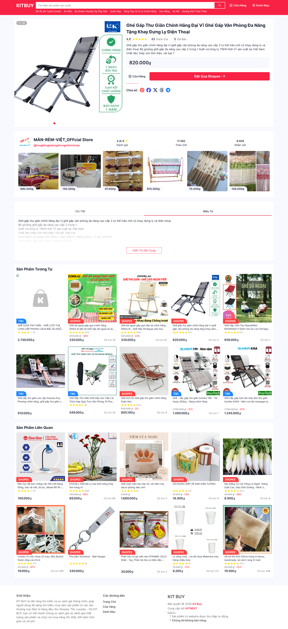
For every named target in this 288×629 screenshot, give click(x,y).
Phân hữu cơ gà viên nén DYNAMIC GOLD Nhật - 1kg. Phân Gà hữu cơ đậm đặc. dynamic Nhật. (144, 560)
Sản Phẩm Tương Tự (34, 269)
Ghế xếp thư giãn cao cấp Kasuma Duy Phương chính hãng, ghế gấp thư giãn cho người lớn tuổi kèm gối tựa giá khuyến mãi (41, 401)
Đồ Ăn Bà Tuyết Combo (49, 11)
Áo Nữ (176, 11)
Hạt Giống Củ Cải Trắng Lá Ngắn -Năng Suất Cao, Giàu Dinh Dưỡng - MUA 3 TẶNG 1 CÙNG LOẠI (246, 487)
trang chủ (109, 601)
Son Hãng (164, 11)
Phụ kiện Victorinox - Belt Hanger (87, 556)
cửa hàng (109, 606)
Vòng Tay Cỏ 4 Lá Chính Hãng (140, 11)
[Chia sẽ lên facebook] (148, 90)
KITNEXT (191, 608)
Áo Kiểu (68, 11)
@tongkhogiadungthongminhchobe (57, 145)
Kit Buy (197, 604)
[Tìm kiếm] (219, 5)
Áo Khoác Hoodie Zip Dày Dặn (91, 11)
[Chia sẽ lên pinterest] (142, 90)
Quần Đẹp (116, 11)
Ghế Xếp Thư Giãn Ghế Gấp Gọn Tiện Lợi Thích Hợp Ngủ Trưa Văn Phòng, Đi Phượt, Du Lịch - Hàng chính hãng (92, 401)
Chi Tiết (80, 211)
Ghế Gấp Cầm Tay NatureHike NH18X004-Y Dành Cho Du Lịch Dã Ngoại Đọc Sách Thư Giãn (247, 329)
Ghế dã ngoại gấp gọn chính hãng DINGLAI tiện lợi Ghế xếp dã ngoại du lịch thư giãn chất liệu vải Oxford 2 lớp (91, 329)
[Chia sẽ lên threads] (162, 90)
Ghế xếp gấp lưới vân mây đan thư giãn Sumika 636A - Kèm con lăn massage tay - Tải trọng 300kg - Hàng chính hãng (246, 401)
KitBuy (25, 5)
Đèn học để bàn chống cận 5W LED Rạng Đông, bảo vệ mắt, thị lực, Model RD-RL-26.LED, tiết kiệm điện (40, 487)
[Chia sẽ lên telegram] (168, 90)
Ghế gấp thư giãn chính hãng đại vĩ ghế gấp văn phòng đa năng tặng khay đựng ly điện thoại (195, 329)
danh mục (109, 611)
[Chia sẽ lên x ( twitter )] (155, 90)
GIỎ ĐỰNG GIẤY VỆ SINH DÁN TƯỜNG (194, 483)
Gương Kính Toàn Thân (194, 11)
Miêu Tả (208, 211)
